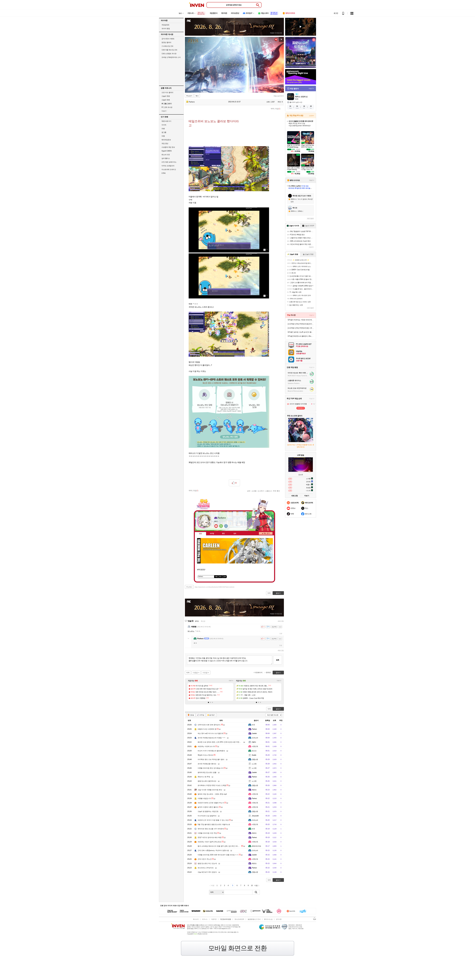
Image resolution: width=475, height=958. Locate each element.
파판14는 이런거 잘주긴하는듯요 (209, 842)
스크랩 (254, 491)
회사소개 (195, 919)
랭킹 (223, 533)
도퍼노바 (255, 738)
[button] (208, 702)
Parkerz (191, 102)
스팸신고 (268, 491)
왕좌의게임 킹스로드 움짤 (207, 772)
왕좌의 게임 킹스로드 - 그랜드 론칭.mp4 (212, 794)
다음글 (195, 673)
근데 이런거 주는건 (205, 859)
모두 (220, 576)
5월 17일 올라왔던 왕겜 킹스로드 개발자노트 (214, 824)
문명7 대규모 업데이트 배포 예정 (209, 837)
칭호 (235, 533)
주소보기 (189, 96)
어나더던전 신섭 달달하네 (207, 816)
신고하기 (261, 491)
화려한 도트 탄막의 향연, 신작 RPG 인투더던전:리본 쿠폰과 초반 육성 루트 (225, 742)
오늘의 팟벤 (166, 100)
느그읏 (254, 764)
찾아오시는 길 (268, 919)
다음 (256, 885)
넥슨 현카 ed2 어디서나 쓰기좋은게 (210, 733)
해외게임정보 (166, 140)
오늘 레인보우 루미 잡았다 (207, 872)
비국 (253, 725)
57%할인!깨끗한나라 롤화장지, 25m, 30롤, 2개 (301, 336)
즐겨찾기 (212, 715)
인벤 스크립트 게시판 (169, 53)
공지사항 (278, 919)
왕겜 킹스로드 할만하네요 (207, 781)
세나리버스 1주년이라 (206, 868)
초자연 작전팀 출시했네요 (207, 764)
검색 (224, 576)
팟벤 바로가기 (166, 121)
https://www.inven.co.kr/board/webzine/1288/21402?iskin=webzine (214, 587)
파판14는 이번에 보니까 (206, 746)
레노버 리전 (166, 154)
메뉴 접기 (266, 533)
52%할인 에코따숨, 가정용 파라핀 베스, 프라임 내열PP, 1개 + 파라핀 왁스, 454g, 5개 (301, 320)
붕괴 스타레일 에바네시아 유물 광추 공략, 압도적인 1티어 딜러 (220, 846)
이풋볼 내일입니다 (204, 798)
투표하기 (300, 408)
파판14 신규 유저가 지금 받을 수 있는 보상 (213, 820)
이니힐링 (221, 526)
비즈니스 (204, 919)
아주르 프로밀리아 (168, 166)
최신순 (203, 621)
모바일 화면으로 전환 (237, 948)
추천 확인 (276, 491)
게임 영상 (165, 143)
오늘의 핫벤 (166, 96)
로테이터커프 (256, 846)
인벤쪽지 (216, 526)
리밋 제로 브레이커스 (169, 162)
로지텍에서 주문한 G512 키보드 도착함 (212, 785)
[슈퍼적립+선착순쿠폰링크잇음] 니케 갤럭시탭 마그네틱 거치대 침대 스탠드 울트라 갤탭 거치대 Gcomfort (301, 328)
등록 (277, 660)
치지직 (164, 125)
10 (252, 885)
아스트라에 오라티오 (169, 169)
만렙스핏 (255, 759)
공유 (248, 491)
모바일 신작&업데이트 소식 (171, 57)
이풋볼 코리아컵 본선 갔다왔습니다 (210, 768)
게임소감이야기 (278, 96)
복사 (197, 96)
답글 (280, 633)
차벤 (163, 128)
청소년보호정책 (239, 919)
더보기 (226, 526)
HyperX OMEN (167, 151)
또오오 (254, 751)
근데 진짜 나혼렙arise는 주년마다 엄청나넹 (213, 850)
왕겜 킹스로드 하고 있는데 (207, 863)
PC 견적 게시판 (167, 107)
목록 (272, 109)
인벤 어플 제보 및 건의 (169, 50)
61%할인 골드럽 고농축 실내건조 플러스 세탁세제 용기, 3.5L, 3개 (301, 332)
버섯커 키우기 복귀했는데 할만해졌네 (211, 751)
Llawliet (254, 733)
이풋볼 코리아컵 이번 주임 (207, 833)
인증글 (192, 715)
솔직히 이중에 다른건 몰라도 (208, 807)
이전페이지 (258, 672)
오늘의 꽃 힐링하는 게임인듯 (208, 811)
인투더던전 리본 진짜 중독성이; (209, 725)
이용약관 (213, 919)
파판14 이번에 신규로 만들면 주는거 (211, 803)
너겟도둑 (255, 746)
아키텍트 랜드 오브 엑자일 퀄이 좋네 (211, 759)
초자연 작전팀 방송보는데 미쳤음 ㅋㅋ (211, 738)
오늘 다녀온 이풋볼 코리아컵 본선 (210, 790)
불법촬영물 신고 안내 (254, 919)
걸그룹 (164, 132)
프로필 (212, 533)
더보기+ (231, 680)
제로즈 (254, 790)
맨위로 (268, 672)
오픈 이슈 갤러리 (167, 92)
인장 (200, 534)
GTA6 (163, 173)
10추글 (202, 715)
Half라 (254, 742)
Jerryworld (255, 816)
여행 (163, 136)
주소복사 (189, 587)
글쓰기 (278, 709)
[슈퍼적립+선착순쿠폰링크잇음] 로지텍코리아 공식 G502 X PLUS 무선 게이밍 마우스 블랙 (301, 324)
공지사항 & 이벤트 (168, 39)
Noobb (254, 755)
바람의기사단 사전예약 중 (207, 729)
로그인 (336, 13)
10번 (216, 576)
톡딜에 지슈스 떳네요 (205, 755)
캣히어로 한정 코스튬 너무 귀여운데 (211, 829)
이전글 (205, 673)
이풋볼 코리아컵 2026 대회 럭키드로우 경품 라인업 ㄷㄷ (218, 855)
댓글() (277, 109)
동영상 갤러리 (166, 42)
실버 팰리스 (166, 158)
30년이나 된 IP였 (204, 777)
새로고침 (281, 621)
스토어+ (311, 116)
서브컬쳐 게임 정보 (168, 147)
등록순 (197, 621)
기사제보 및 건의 (167, 46)
